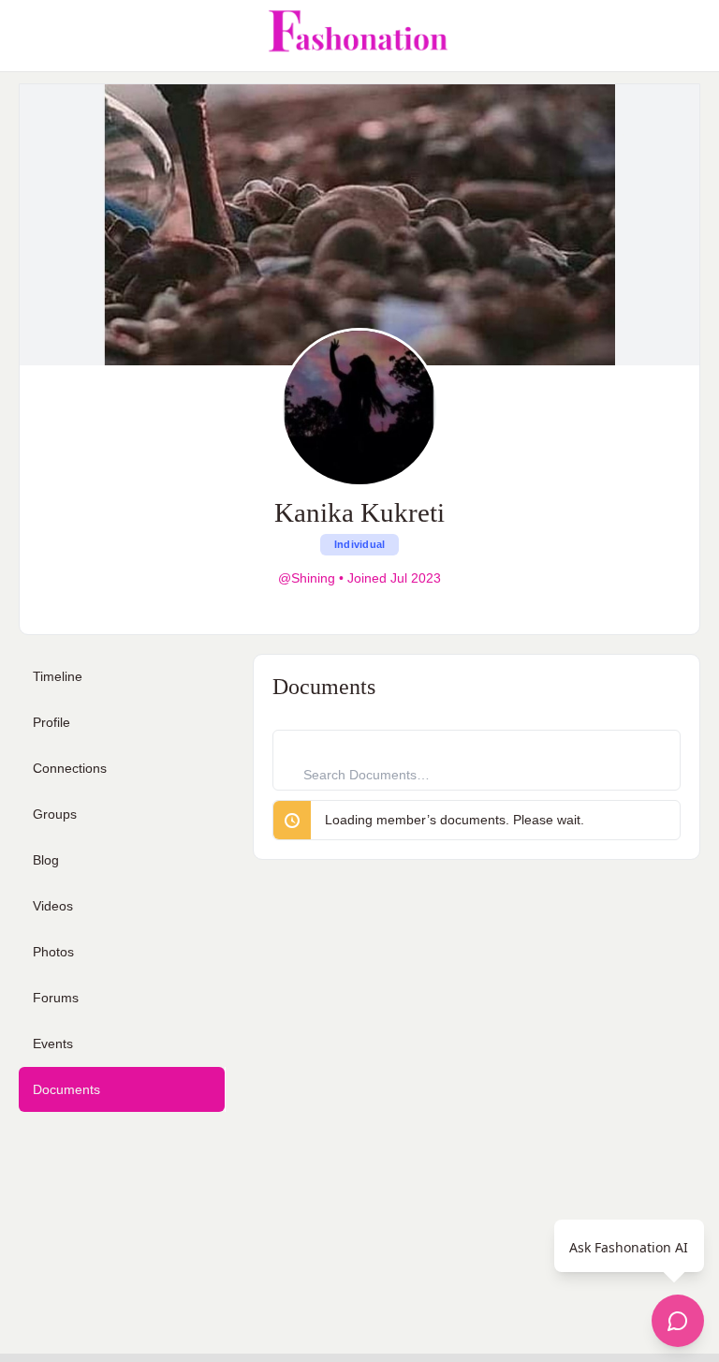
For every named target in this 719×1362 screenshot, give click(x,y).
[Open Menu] (30, 36)
